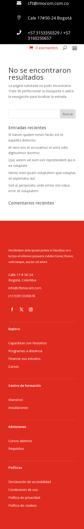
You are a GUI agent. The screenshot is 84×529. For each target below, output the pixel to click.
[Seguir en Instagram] (31, 309)
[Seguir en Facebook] (12, 309)
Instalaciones (18, 407)
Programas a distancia (25, 351)
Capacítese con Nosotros (27, 343)
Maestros (15, 400)
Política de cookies (22, 505)
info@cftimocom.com (24, 288)
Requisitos (16, 448)
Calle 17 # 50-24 (20, 275)
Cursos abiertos (20, 441)
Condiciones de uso (23, 489)
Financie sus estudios (24, 358)
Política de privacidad (24, 497)
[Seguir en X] (21, 309)
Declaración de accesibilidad (29, 482)
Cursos (13, 366)
